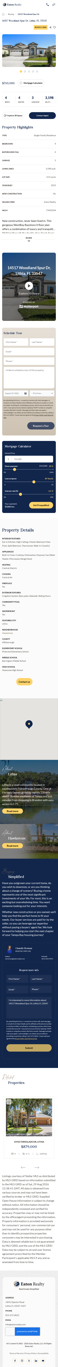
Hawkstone (7, 633)
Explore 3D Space (14, 115)
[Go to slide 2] (25, 71)
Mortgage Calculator (33, 83)
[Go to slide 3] (29, 71)
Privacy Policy (31, 1353)
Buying (11, 14)
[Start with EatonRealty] (12, 5)
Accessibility (43, 1353)
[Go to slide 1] (21, 71)
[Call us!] (47, 4)
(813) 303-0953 (47, 959)
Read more (12, 811)
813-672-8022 (12, 1315)
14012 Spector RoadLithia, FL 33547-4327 (15, 1304)
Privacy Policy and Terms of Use (26, 1039)
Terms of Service (16, 1353)
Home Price (10, 453)
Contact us (24, 681)
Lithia (4, 623)
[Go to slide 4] (33, 71)
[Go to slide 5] (37, 71)
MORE (29, 238)
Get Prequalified (41, 505)
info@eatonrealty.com (15, 1324)
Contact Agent (42, 115)
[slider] (14, 469)
